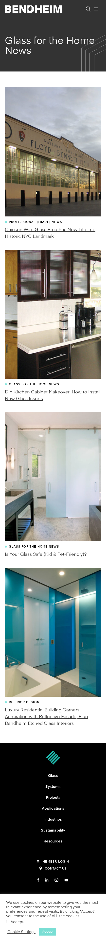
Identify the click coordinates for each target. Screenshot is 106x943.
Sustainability (53, 830)
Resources (53, 841)
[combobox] (59, 18)
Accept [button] (47, 931)
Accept (17, 922)
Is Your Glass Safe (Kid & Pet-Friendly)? (46, 554)
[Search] (88, 9)
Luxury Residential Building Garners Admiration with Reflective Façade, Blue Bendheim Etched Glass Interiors (46, 716)
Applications (53, 808)
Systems (53, 787)
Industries (53, 819)
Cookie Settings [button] (21, 932)
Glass (53, 776)
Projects (53, 798)
